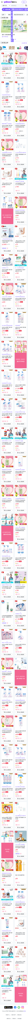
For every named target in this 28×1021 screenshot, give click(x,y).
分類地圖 (19, 1018)
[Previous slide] (2, 58)
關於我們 (14, 1014)
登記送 (11, 13)
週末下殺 (11, 31)
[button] (15, 39)
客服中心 (8, 1014)
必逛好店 (11, 28)
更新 (25, 1011)
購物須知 (19, 1014)
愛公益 (11, 37)
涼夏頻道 (11, 25)
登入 (24, 2)
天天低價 (11, 22)
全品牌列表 (24, 43)
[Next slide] (12, 58)
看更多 (11, 40)
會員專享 (11, 34)
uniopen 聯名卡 (18, 9)
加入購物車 (8, 78)
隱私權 (14, 1018)
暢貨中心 (11, 16)
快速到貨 (11, 19)
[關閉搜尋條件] (9, 5)
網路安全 (9, 1018)
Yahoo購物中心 (10, 2)
